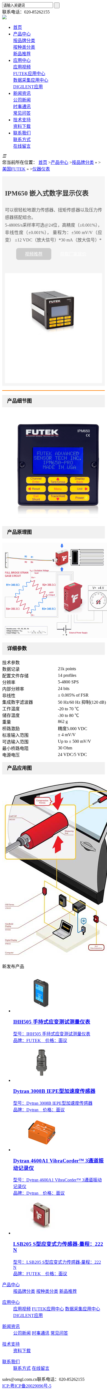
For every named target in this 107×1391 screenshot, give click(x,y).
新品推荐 (22, 53)
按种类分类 (24, 47)
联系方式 (22, 139)
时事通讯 (22, 106)
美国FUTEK (14, 169)
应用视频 (22, 67)
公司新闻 (22, 100)
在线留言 (22, 146)
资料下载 (22, 126)
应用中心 (11, 1302)
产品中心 (59, 162)
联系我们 (11, 1361)
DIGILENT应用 (28, 86)
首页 (42, 162)
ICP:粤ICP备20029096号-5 (26, 1386)
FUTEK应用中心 (29, 73)
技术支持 (11, 1344)
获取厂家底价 (73, 254)
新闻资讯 (11, 1326)
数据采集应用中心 (30, 80)
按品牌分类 (24, 40)
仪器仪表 (41, 169)
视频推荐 (34, 254)
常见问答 (22, 113)
